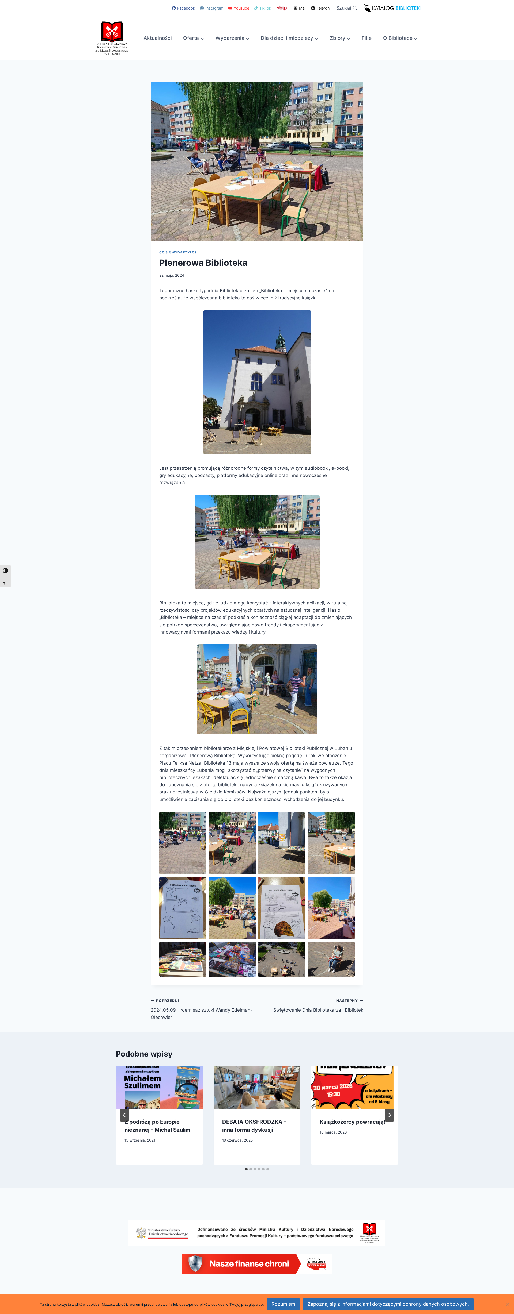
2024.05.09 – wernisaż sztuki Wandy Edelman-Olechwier (201, 1009)
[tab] (246, 1169)
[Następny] (389, 1115)
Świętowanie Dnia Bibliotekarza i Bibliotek (318, 1006)
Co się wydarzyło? (177, 252)
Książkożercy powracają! (352, 1122)
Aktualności (157, 38)
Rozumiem (283, 1304)
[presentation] (159, 1087)
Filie (367, 38)
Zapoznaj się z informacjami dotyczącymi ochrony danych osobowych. (388, 1304)
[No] (507, 1304)
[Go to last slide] (124, 1115)
